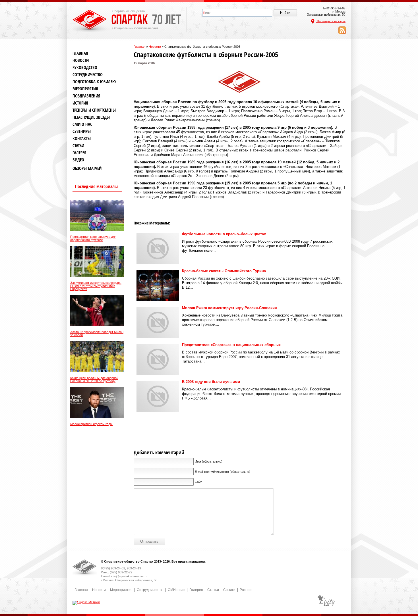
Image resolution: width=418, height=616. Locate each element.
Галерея (79, 153)
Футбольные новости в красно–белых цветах (224, 234)
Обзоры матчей (87, 168)
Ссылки (229, 590)
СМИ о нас (82, 124)
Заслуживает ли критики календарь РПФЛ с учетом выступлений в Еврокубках (95, 286)
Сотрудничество (88, 74)
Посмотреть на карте (330, 21)
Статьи (78, 145)
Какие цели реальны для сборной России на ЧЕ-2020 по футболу (94, 379)
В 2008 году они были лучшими (211, 382)
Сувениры (82, 131)
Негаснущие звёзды (91, 117)
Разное (246, 590)
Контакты (82, 138)
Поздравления (86, 96)
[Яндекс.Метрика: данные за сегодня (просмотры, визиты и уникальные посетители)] (87, 603)
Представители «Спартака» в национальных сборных (231, 345)
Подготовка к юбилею (94, 82)
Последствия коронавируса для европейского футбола (93, 238)
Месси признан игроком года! (91, 424)
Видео (78, 160)
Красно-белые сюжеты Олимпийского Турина (224, 271)
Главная (139, 46)
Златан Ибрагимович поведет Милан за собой (96, 333)
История (80, 103)
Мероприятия (85, 89)
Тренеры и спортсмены (94, 110)
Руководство (85, 67)
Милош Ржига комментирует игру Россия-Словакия (229, 308)
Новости (155, 46)
